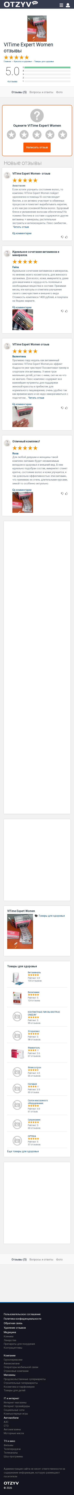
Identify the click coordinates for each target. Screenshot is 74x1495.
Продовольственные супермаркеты (25, 1379)
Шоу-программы (13, 1456)
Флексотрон (34, 1067)
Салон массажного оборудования (38, 1102)
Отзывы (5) (19, 92)
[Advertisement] (37, 667)
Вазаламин (33, 992)
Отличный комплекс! (26, 441)
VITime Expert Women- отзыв (31, 173)
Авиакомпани (12, 1363)
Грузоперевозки (13, 1359)
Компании (9, 1355)
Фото (59, 92)
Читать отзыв (21, 227)
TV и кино (9, 1441)
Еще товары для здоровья (23, 1151)
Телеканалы (11, 1452)
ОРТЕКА (32, 1136)
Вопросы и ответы (41, 92)
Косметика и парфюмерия (19, 1386)
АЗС (6, 1422)
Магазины (9, 1375)
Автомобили (11, 1417)
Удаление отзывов (15, 1327)
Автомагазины (12, 1429)
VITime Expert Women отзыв (30, 344)
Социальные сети (14, 1410)
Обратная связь (13, 1323)
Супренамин (34, 1119)
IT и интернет (11, 1398)
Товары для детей (14, 1390)
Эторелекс (34, 1031)
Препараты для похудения (19, 1344)
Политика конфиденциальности (22, 1318)
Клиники (8, 1336)
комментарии (23, 233)
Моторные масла (14, 1433)
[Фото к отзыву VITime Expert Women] (22, 319)
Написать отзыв (37, 147)
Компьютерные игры (16, 1413)
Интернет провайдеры (17, 1406)
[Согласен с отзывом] (66, 237)
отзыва (12, 81)
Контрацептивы (13, 1347)
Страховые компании (16, 1371)
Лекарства (10, 1340)
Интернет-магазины (15, 1402)
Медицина (10, 1332)
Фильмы (8, 1445)
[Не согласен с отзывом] (62, 237)
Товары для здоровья (52, 915)
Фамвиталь (34, 1047)
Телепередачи (12, 1449)
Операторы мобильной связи (21, 1367)
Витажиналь (34, 972)
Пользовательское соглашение (22, 1314)
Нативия (32, 1084)
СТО (6, 1425)
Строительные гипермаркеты (21, 1383)
